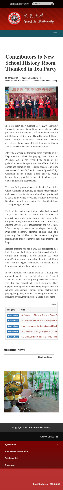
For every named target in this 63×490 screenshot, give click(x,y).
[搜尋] (52, 3)
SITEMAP (24, 4)
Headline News (45, 357)
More (53, 304)
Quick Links (48, 436)
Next (54, 103)
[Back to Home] (31, 18)
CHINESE (14, 4)
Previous (8, 103)
